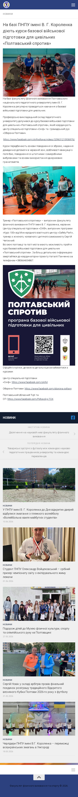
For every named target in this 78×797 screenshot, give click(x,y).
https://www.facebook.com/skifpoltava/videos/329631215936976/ (39, 139)
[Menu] (73, 4)
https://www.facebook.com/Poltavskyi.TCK (30, 399)
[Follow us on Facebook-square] (73, 417)
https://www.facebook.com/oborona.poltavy (48, 388)
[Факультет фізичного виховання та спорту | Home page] (8, 5)
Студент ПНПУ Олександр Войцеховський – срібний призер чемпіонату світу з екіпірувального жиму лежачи (36, 573)
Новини (8, 14)
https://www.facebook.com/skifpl (30, 382)
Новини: (9, 417)
